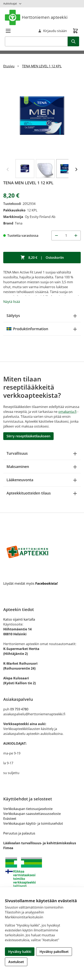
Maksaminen (18, 466)
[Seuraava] (76, 169)
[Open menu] (8, 31)
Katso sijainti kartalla (19, 619)
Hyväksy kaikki (19, 951)
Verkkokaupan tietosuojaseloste (28, 809)
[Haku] (73, 41)
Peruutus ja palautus (19, 833)
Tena (18, 223)
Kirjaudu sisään (55, 31)
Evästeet (9, 818)
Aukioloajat (10, 3)
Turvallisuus (17, 453)
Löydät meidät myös (30, 583)
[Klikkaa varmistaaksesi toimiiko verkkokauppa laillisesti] (42, 872)
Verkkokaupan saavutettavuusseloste (32, 813)
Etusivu (8, 66)
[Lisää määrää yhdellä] (76, 235)
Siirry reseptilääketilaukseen (28, 436)
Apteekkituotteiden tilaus (29, 493)
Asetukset (16, 962)
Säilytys (13, 315)
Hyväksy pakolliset (54, 951)
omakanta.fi (67, 411)
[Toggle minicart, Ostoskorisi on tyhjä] (75, 30)
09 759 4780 (19, 709)
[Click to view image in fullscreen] (42, 115)
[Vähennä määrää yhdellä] (56, 235)
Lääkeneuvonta (20, 479)
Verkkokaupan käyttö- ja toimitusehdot (33, 823)
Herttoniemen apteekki (45, 17)
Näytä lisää (11, 301)
